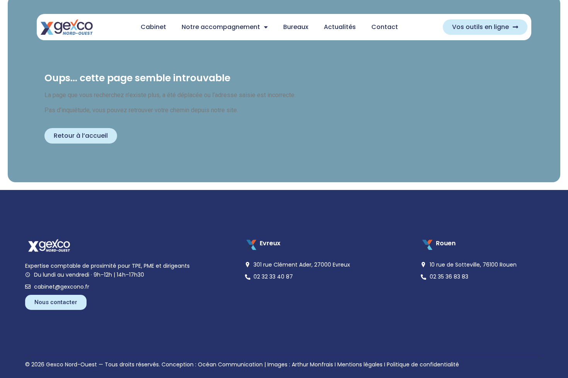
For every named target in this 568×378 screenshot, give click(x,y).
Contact (384, 26)
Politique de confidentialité (423, 364)
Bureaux (295, 26)
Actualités (340, 26)
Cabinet (153, 26)
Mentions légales (360, 364)
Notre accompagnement (221, 26)
